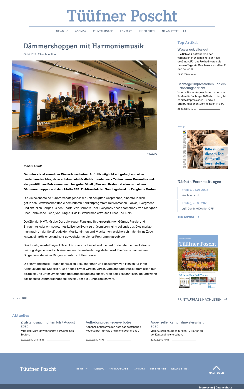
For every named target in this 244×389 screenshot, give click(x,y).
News (60, 31)
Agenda (80, 31)
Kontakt (126, 31)
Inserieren (147, 31)
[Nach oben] (216, 367)
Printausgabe (103, 31)
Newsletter (171, 31)
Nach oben (216, 373)
